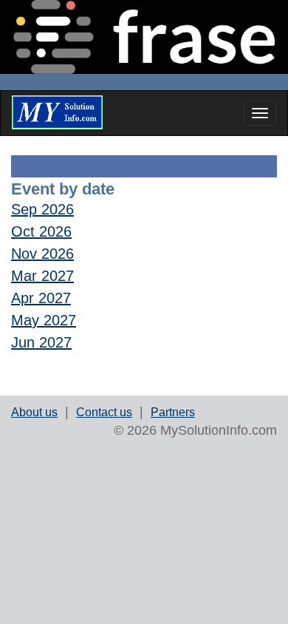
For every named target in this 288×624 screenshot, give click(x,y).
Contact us (104, 412)
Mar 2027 (42, 276)
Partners (173, 412)
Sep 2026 (42, 209)
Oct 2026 (41, 231)
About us (34, 412)
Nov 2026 (42, 253)
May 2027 (43, 320)
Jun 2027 (41, 342)
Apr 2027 (41, 298)
